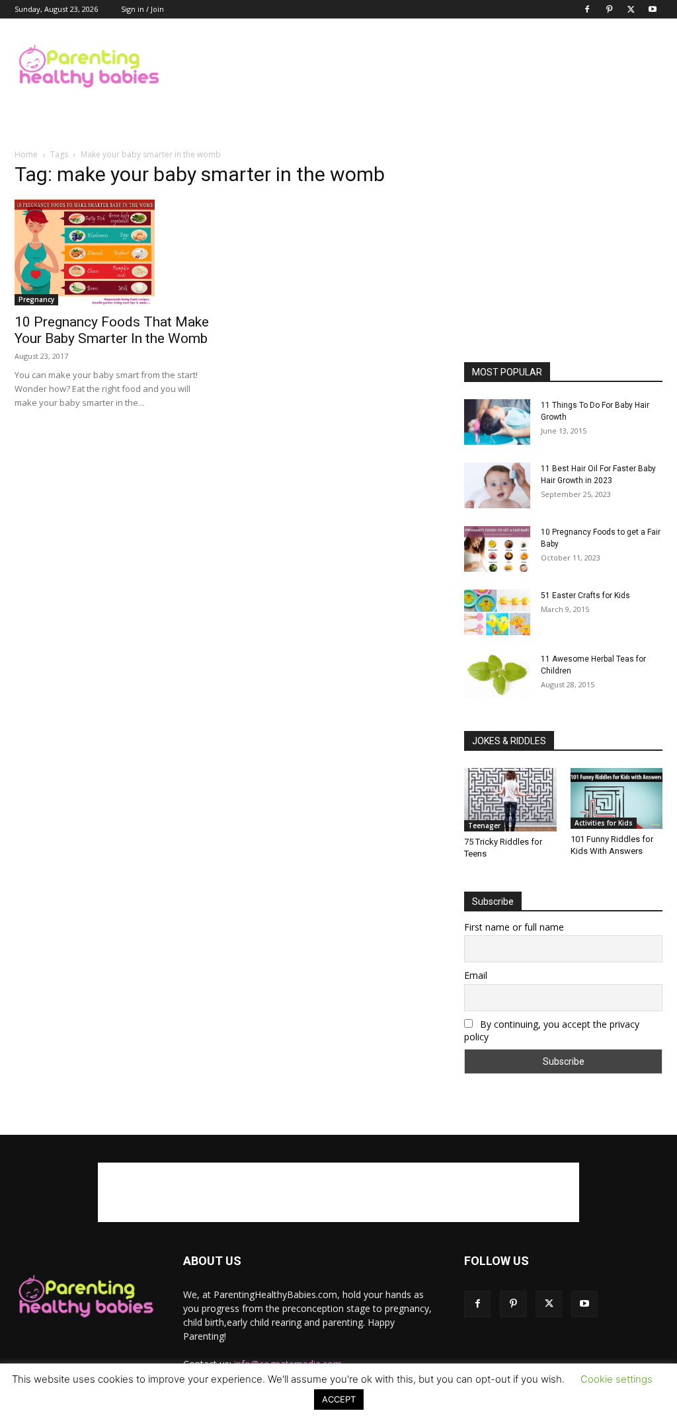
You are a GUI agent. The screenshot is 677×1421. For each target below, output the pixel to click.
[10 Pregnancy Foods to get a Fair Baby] (497, 549)
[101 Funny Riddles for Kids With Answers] (617, 798)
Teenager (484, 825)
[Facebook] (587, 9)
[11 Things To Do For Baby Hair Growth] (497, 422)
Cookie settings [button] (616, 1379)
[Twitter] (631, 9)
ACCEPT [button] (339, 1399)
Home (26, 154)
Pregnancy (36, 299)
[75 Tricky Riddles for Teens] (510, 799)
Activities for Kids (604, 822)
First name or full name (514, 927)
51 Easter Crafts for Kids (585, 595)
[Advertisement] (422, 67)
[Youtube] (652, 9)
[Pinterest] (609, 9)
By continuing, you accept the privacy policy (551, 1030)
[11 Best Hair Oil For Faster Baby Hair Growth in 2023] (497, 485)
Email (475, 975)
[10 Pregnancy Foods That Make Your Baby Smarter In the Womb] (114, 252)
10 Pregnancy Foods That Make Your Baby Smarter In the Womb (112, 330)
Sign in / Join (142, 9)
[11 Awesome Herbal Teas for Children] (497, 675)
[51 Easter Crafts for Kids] (497, 612)
